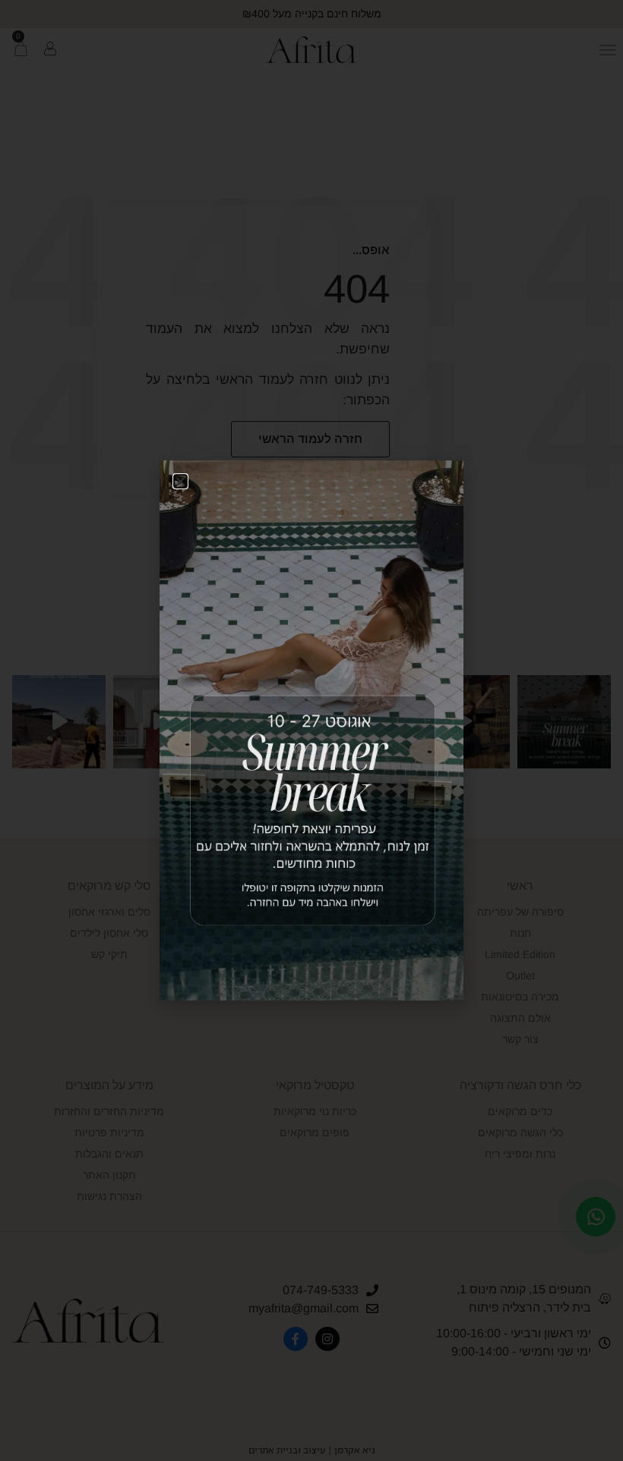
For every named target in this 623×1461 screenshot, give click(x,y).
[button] (180, 481)
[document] (311, 730)
